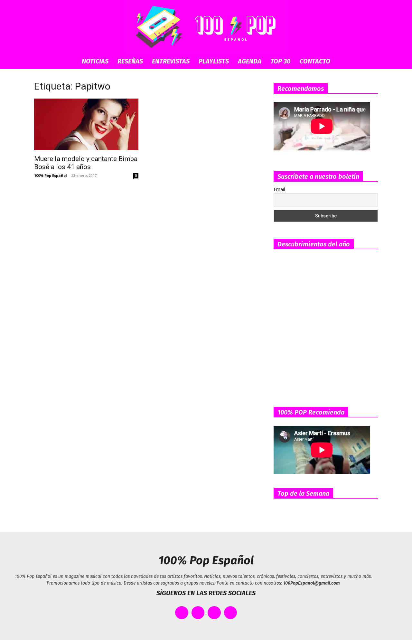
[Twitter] (198, 612)
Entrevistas (171, 61)
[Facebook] (181, 612)
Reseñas (130, 61)
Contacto (315, 61)
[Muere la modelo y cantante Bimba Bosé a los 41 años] (86, 124)
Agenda (249, 61)
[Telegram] (230, 612)
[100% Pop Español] (206, 26)
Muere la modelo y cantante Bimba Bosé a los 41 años (85, 163)
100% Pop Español (50, 175)
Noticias (95, 61)
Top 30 (280, 61)
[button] (370, 62)
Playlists (214, 61)
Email (279, 189)
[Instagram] (214, 612)
